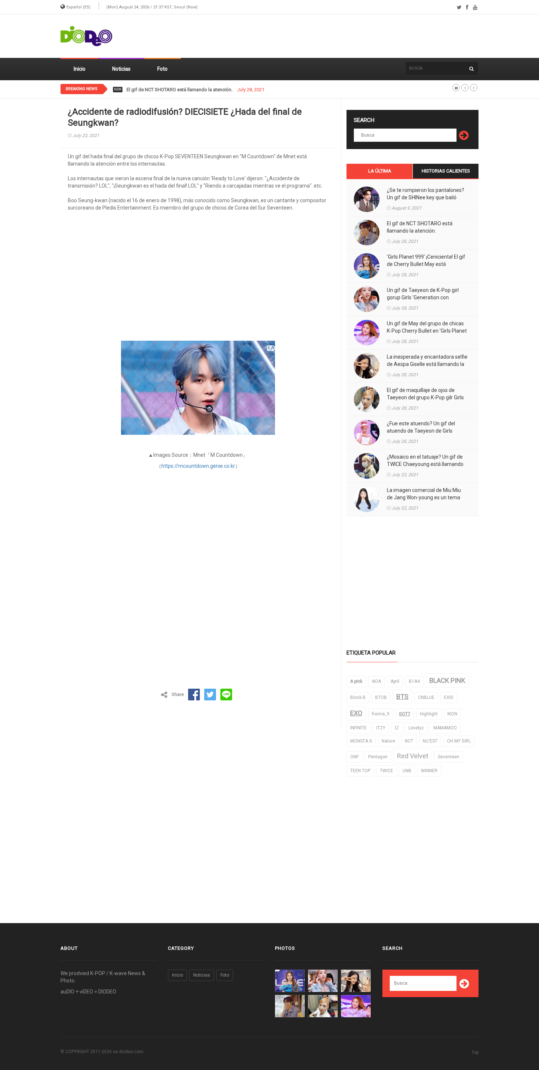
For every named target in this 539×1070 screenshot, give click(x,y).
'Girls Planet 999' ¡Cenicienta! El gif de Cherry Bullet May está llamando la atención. (426, 264)
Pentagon (378, 756)
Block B (358, 697)
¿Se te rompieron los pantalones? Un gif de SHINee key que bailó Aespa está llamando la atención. (425, 197)
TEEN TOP (360, 770)
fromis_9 (380, 714)
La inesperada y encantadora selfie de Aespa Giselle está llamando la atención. (427, 364)
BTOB (381, 697)
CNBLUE (426, 697)
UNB (407, 770)
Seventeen (448, 756)
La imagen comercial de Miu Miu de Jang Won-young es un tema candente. (424, 497)
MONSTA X (361, 741)
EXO (356, 713)
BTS (402, 696)
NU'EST (430, 741)
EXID (449, 697)
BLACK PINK (447, 680)
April (394, 681)
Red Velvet (412, 756)
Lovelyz (416, 727)
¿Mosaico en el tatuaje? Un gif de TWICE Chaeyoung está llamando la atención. (425, 464)
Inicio (79, 69)
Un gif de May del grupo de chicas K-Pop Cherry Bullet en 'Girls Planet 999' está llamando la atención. (427, 331)
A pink (356, 681)
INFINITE (358, 727)
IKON (452, 714)
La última (379, 171)
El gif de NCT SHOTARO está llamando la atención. (179, 89)
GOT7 (404, 714)
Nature (388, 741)
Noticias (121, 69)
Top (475, 1052)
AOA (376, 681)
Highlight (429, 714)
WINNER (429, 770)
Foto (162, 69)
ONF (354, 756)
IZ (397, 727)
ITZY (380, 727)
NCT (409, 741)
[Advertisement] (345, 36)
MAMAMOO (445, 727)
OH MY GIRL (459, 741)
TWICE (386, 770)
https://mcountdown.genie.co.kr (198, 466)
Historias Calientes (446, 171)
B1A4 (414, 681)
